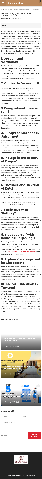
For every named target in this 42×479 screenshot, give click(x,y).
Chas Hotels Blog (16, 3)
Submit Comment (34, 435)
